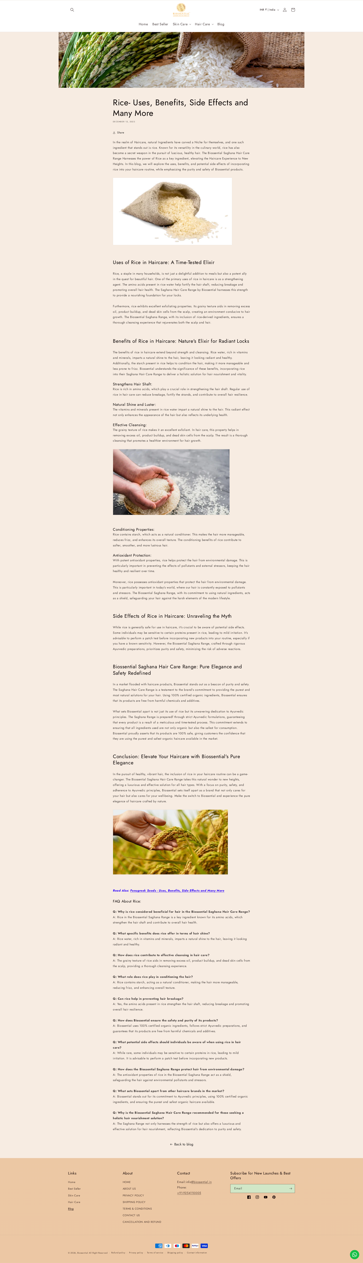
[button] (72, 10)
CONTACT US (131, 1215)
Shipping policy (175, 1252)
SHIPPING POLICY (134, 1202)
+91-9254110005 (189, 1193)
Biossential (82, 1252)
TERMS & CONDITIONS (137, 1209)
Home (71, 1182)
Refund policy (118, 1252)
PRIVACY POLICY (133, 1195)
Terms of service (155, 1252)
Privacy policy (136, 1252)
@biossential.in (201, 1182)
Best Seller (74, 1189)
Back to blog (183, 1144)
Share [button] (120, 132)
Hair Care (74, 1202)
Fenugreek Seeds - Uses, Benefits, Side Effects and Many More (177, 890)
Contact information (197, 1252)
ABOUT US (129, 1189)
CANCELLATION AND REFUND (142, 1222)
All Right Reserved (98, 1252)
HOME (127, 1182)
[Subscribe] (290, 1188)
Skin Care (74, 1195)
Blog (71, 1209)
